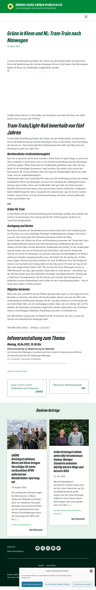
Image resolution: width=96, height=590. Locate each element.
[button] (91, 571)
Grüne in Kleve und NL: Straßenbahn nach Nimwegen (27, 388)
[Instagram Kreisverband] (43, 548)
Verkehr (24, 371)
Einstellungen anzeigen (82, 584)
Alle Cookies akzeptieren (32, 584)
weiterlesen (35, 530)
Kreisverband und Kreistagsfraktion (36, 8)
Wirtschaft (57, 514)
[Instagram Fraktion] (48, 548)
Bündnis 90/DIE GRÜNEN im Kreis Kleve (39, 5)
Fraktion (18, 371)
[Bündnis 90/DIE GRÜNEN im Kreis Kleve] (10, 6)
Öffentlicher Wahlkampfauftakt (69, 387)
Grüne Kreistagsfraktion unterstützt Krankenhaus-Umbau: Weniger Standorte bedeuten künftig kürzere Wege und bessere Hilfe (68, 461)
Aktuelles (10, 371)
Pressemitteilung (24, 525)
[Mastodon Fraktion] (58, 548)
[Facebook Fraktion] (53, 548)
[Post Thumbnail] (27, 434)
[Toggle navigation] (86, 17)
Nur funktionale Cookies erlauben (57, 584)
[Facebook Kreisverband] (37, 548)
